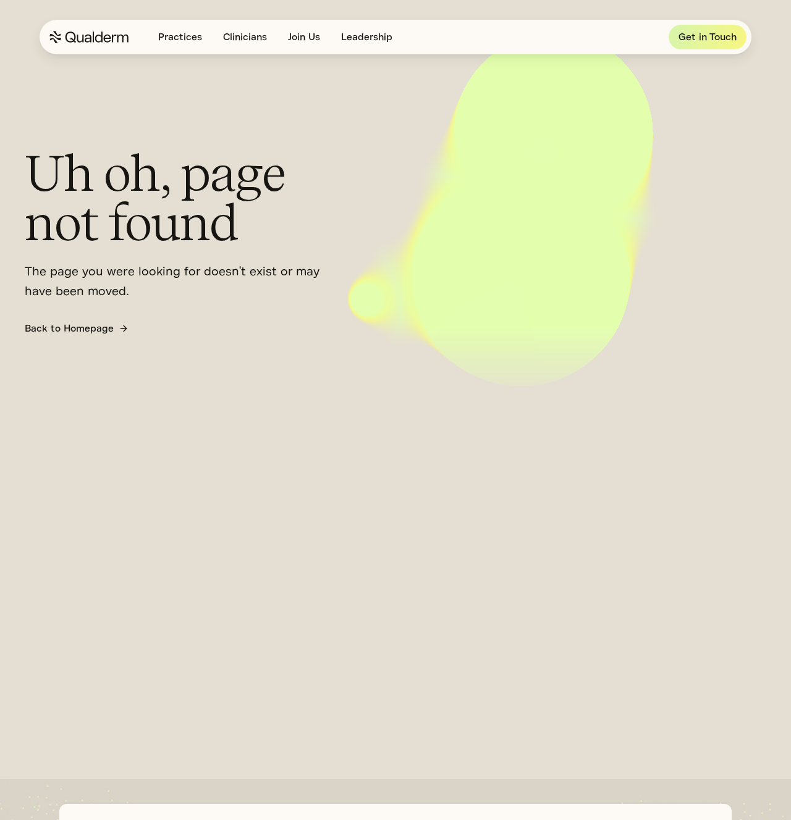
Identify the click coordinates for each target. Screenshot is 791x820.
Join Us (304, 37)
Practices (180, 37)
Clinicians (245, 37)
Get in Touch (708, 37)
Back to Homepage (69, 328)
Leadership (366, 37)
